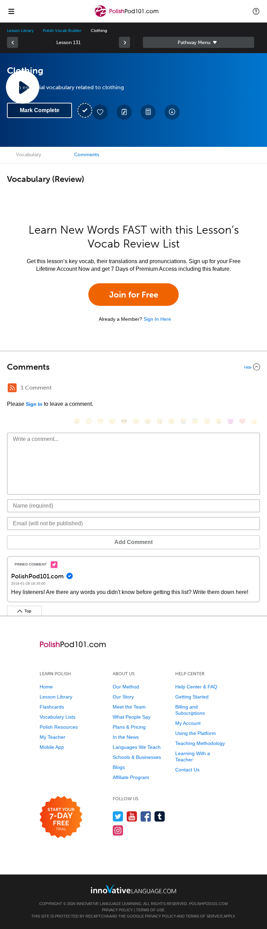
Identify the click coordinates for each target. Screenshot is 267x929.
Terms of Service (204, 916)
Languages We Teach (137, 747)
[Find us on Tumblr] (159, 816)
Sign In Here (157, 319)
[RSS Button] (12, 388)
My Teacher (52, 737)
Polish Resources (59, 727)
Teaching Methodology (200, 743)
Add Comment (133, 542)
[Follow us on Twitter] (118, 816)
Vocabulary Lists (57, 717)
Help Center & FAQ (196, 686)
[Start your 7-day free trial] (61, 817)
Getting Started (192, 697)
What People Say (132, 717)
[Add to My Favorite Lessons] (100, 112)
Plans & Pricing (129, 727)
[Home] (127, 16)
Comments (86, 155)
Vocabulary (28, 155)
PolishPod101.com (208, 904)
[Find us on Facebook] (145, 816)
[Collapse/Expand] (133, 367)
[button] (256, 11)
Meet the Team (129, 707)
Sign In (34, 404)
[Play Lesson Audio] (22, 87)
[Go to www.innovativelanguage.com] (133, 889)
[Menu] (11, 11)
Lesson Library (20, 30)
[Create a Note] (124, 112)
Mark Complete (39, 110)
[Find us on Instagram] (118, 830)
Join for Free (133, 295)
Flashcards (52, 707)
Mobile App (52, 747)
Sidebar (198, 42)
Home (46, 686)
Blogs (119, 767)
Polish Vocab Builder (62, 30)
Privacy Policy (117, 910)
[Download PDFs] (148, 112)
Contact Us (187, 769)
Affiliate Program (131, 777)
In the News (126, 737)
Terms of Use (150, 910)
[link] (12, 42)
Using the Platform (195, 733)
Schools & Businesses (137, 757)
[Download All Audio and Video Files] (172, 112)
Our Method (126, 686)
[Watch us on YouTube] (132, 816)
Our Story (123, 697)
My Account (188, 723)
